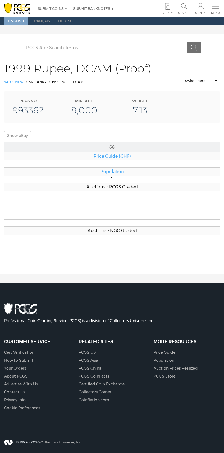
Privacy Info (15, 400)
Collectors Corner (95, 392)
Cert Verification (19, 352)
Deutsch (66, 21)
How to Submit (18, 360)
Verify (168, 13)
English (16, 21)
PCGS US (87, 352)
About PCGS (16, 376)
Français (41, 21)
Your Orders (15, 368)
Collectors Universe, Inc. (61, 442)
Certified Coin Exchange (102, 384)
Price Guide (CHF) (112, 156)
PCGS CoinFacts (94, 376)
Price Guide (164, 352)
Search (184, 13)
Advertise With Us (21, 384)
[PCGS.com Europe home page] (18, 9)
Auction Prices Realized (176, 368)
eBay (17, 135)
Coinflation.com (94, 400)
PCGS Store (164, 376)
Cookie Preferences (22, 407)
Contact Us (14, 392)
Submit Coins (51, 8)
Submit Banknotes (91, 8)
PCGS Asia (88, 360)
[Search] (194, 47)
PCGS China (90, 368)
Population (112, 171)
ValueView (14, 82)
